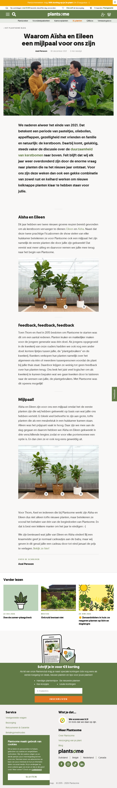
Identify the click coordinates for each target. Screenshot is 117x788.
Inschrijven (58, 699)
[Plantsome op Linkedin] (82, 764)
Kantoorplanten (61, 21)
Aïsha (81, 229)
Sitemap (50, 783)
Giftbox (90, 21)
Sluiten (31, 776)
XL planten (77, 21)
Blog (60, 745)
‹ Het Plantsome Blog (14, 28)
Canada (102, 757)
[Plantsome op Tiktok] (75, 764)
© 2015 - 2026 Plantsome (67, 783)
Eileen (70, 229)
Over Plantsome (66, 735)
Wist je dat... (67, 712)
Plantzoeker (23, 21)
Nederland (88, 757)
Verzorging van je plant (70, 740)
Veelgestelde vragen (16, 717)
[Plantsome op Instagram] (68, 764)
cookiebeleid (37, 769)
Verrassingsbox (104, 21)
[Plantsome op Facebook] (61, 764)
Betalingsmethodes (15, 732)
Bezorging (11, 722)
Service (11, 712)
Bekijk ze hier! (41, 548)
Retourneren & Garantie (17, 727)
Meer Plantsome (69, 730)
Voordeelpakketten (41, 21)
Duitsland (63, 757)
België (75, 757)
